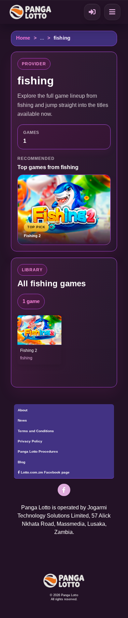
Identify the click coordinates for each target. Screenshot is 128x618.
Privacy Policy (30, 441)
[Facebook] (64, 490)
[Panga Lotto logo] (31, 12)
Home (23, 38)
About (22, 410)
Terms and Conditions (36, 431)
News (22, 420)
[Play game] (39, 330)
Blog (21, 462)
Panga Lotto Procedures (38, 451)
